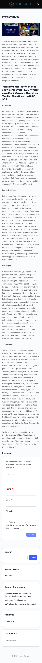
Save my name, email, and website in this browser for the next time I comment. (21, 525)
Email (9, 500)
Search (8, 552)
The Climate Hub (20, 600)
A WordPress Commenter (14, 604)
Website (9, 511)
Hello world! (9, 575)
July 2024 (10, 622)
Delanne (8, 600)
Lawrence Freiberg (12, 593)
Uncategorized (11, 640)
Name (9, 489)
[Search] (38, 4)
